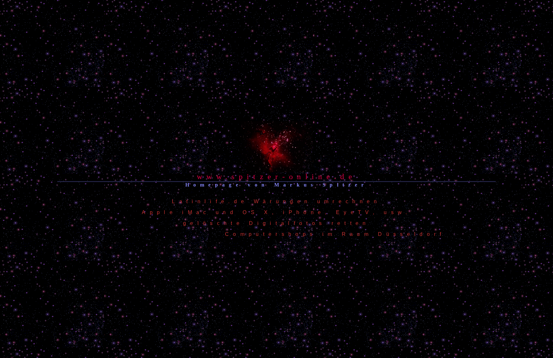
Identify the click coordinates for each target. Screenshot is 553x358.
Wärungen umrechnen (317, 201)
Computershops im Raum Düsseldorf (335, 234)
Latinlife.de (210, 201)
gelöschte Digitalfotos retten (276, 223)
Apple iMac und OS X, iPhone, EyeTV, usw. (276, 212)
